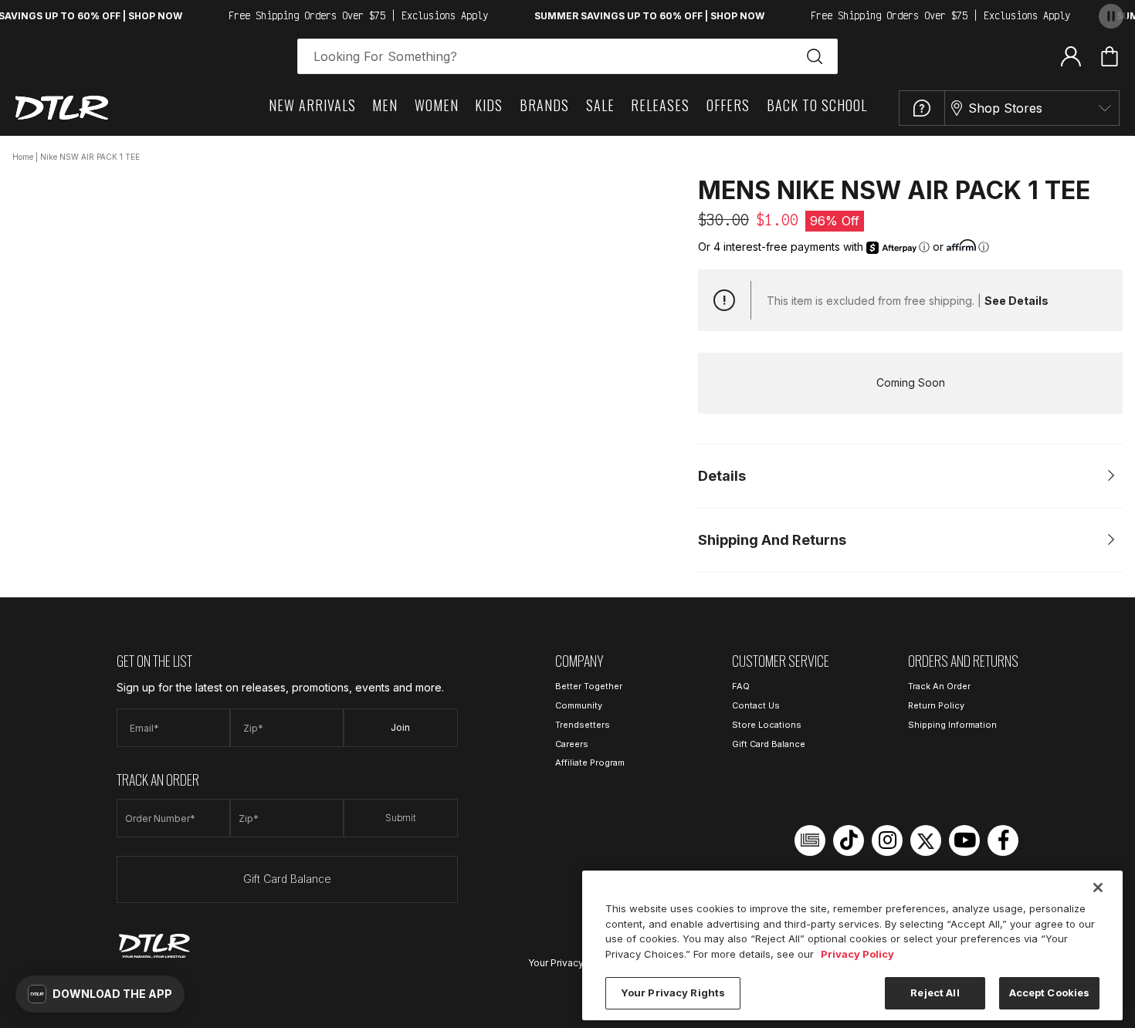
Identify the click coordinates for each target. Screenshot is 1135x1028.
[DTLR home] (61, 108)
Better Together (588, 686)
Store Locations (766, 724)
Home (22, 156)
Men (385, 105)
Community (578, 705)
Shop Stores (1005, 108)
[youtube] (964, 840)
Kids (489, 105)
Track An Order (939, 686)
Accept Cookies (1049, 992)
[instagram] (887, 840)
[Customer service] (922, 108)
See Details (1016, 300)
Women (437, 105)
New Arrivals (312, 105)
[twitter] (925, 840)
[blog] (809, 840)
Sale (600, 105)
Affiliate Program (590, 762)
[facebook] (1003, 840)
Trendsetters (582, 724)
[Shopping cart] (1109, 56)
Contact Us (756, 705)
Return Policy (936, 705)
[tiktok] (848, 840)
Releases (660, 105)
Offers (728, 105)
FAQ (741, 686)
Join (400, 727)
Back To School (817, 105)
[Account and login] (1071, 55)
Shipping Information (952, 724)
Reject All (934, 992)
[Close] (1098, 888)
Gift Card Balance (287, 878)
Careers (571, 744)
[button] (100, 994)
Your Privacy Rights (571, 963)
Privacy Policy (857, 954)
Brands (544, 105)
